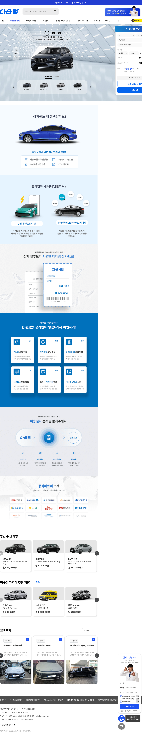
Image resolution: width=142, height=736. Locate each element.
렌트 (38, 582)
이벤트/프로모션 (82, 21)
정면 (16, 50)
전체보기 (89, 630)
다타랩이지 (46, 21)
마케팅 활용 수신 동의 (126, 701)
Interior (56, 76)
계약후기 (96, 21)
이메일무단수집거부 (33, 700)
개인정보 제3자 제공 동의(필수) (128, 696)
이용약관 (3, 700)
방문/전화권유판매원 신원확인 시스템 (110, 700)
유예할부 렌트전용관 (62, 21)
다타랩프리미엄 (30, 21)
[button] (90, 87)
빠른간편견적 (15, 21)
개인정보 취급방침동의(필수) (128, 699)
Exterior (48, 76)
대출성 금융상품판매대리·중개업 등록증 (80, 700)
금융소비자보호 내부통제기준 (53, 700)
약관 (138, 696)
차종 (122, 692)
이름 (122, 683)
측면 (16, 53)
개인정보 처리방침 (16, 700)
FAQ (117, 21)
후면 (16, 57)
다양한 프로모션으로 (71, 2)
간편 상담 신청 (129, 707)
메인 (2, 21)
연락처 (122, 688)
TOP (121, 726)
